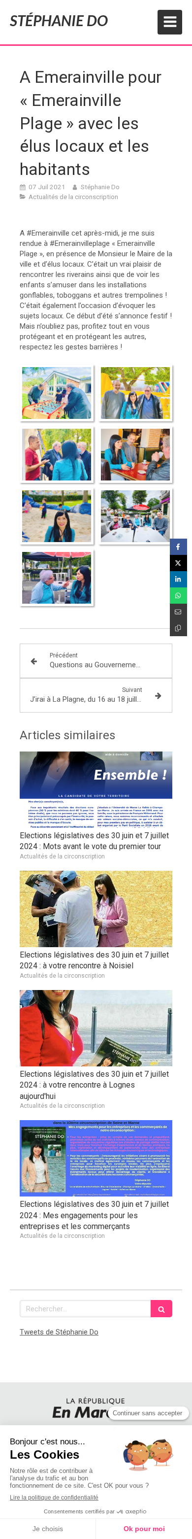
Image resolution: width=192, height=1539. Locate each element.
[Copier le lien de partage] (178, 628)
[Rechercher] (161, 1308)
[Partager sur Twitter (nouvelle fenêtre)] (178, 563)
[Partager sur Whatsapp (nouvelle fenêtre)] (178, 595)
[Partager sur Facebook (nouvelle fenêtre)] (178, 547)
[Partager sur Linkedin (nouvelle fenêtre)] (178, 579)
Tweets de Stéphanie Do (59, 1332)
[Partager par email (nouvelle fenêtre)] (178, 612)
